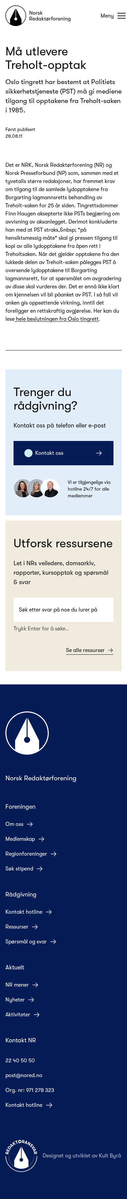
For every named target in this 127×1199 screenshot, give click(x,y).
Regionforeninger (26, 854)
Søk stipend (19, 869)
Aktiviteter (17, 1015)
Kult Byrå (110, 1156)
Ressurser (16, 927)
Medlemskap (20, 839)
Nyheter (15, 1000)
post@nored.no (23, 1075)
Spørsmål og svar (26, 942)
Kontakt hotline (23, 912)
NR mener (17, 985)
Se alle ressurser (85, 650)
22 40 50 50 (20, 1061)
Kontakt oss (49, 453)
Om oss (14, 824)
